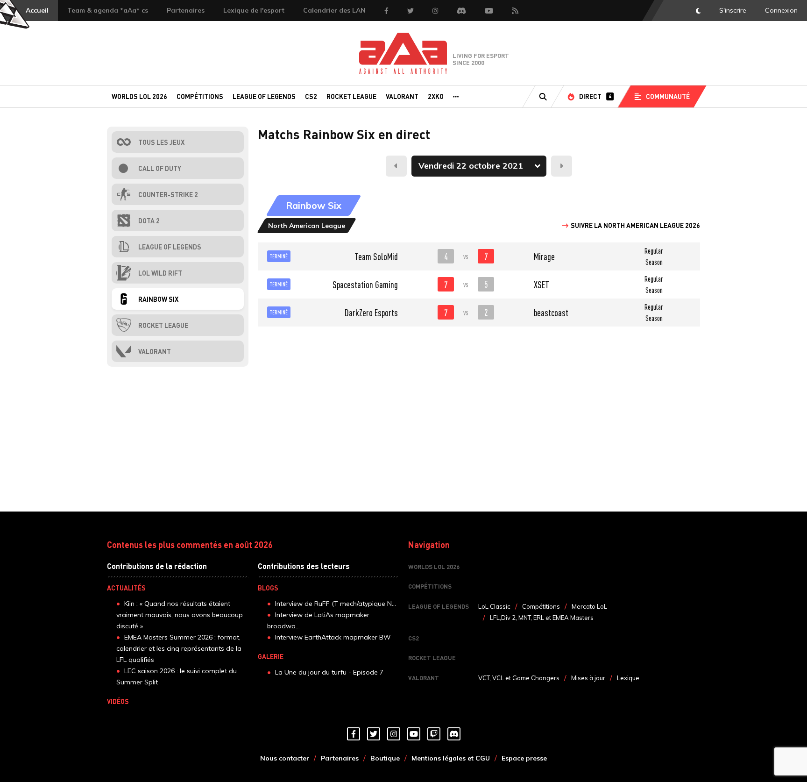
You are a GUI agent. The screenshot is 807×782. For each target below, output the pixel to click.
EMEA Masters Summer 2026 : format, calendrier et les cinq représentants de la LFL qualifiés (178, 648)
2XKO (436, 96)
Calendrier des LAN (334, 10)
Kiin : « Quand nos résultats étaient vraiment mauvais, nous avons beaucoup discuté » (179, 614)
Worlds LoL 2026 (139, 96)
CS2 (311, 96)
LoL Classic (494, 606)
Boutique (385, 758)
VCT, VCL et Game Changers (518, 678)
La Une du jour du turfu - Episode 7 (329, 672)
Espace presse (524, 758)
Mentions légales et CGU (450, 758)
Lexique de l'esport (253, 10)
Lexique (628, 678)
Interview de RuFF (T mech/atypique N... (335, 603)
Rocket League (351, 96)
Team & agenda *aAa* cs (107, 10)
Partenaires (186, 10)
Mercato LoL (589, 606)
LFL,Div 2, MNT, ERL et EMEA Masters (542, 617)
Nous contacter (284, 758)
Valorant (402, 96)
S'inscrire (732, 10)
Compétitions (200, 96)
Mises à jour (588, 678)
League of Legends (264, 96)
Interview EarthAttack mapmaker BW (333, 637)
